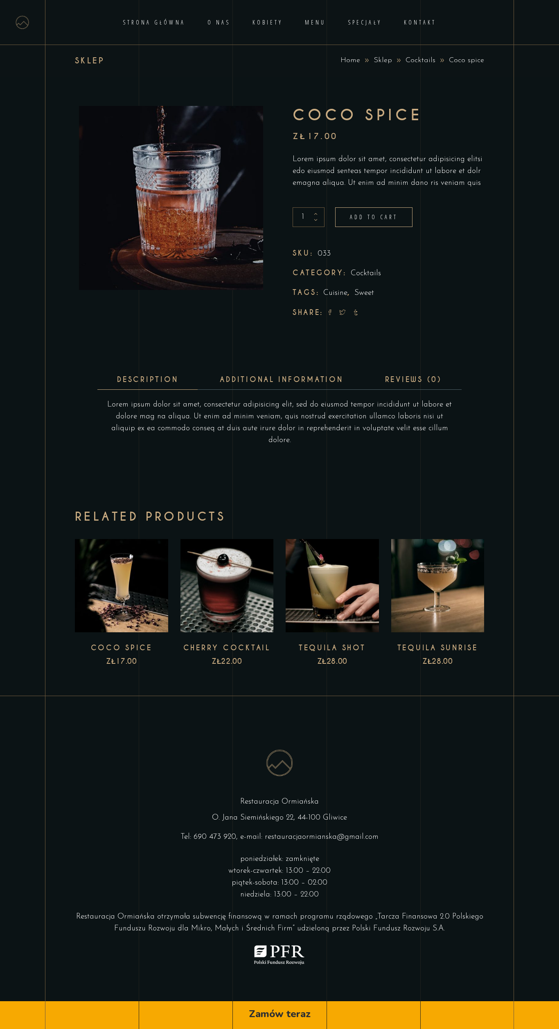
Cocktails (420, 60)
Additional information (281, 379)
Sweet (364, 293)
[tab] (147, 379)
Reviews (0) (413, 379)
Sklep (383, 60)
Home (350, 60)
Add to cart (374, 217)
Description (147, 379)
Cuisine (335, 293)
